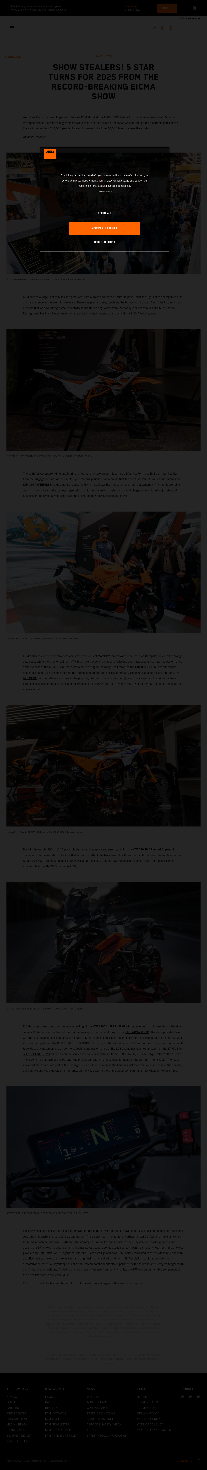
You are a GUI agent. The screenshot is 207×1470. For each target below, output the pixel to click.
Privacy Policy (102, 191)
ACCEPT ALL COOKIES (104, 228)
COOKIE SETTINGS (104, 242)
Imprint (109, 191)
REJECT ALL (104, 213)
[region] (104, 199)
